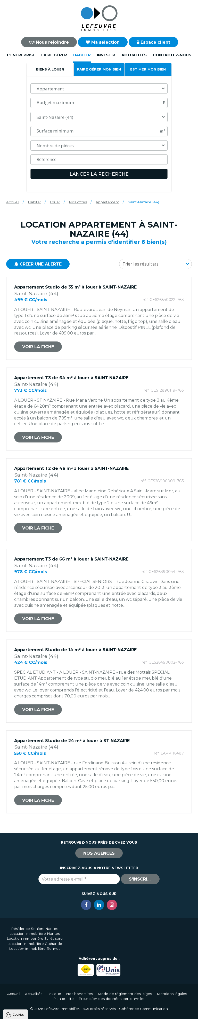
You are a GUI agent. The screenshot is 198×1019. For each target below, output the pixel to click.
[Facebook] (86, 905)
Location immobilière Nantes (34, 933)
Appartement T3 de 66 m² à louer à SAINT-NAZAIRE (71, 559)
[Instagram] (112, 905)
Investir (106, 55)
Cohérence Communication (143, 1009)
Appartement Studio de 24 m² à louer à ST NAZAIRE (72, 740)
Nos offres (78, 202)
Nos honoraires (79, 994)
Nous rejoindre (52, 42)
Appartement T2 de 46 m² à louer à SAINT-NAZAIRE (71, 468)
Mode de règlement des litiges (125, 994)
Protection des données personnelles (112, 999)
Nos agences (99, 853)
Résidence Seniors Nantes (34, 929)
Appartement (107, 202)
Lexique (54, 994)
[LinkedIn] (99, 905)
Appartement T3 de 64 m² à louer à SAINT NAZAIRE (71, 377)
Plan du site (63, 999)
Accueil (12, 202)
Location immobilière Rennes (34, 948)
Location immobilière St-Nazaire (35, 938)
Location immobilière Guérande (34, 944)
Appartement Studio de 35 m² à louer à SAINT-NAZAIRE (75, 287)
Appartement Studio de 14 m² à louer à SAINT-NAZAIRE (75, 649)
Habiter (82, 55)
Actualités (134, 55)
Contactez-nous (172, 55)
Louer (55, 202)
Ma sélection (105, 42)
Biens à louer (50, 69)
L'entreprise (21, 55)
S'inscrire (141, 879)
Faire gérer (54, 55)
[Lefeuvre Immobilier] (99, 17)
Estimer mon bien (148, 69)
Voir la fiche (38, 346)
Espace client (154, 42)
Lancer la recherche (99, 174)
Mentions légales (172, 994)
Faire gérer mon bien (99, 69)
